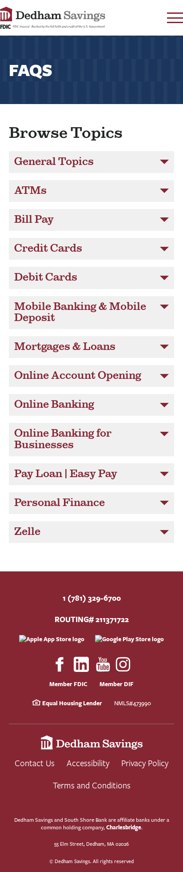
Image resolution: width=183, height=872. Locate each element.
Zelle (27, 531)
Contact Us (35, 762)
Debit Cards (45, 277)
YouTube (103, 664)
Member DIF (116, 684)
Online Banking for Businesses (62, 439)
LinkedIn (81, 664)
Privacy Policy (144, 762)
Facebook (60, 664)
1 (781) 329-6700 (92, 598)
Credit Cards (48, 248)
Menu (175, 17)
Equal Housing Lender (71, 703)
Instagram (123, 664)
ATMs (30, 190)
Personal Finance (59, 503)
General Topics (54, 162)
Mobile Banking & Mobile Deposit (80, 312)
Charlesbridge (123, 827)
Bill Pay (34, 219)
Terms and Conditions (92, 785)
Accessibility (88, 762)
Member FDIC (68, 684)
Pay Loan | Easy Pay (65, 474)
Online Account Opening (77, 375)
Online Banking (54, 404)
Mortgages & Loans (64, 347)
